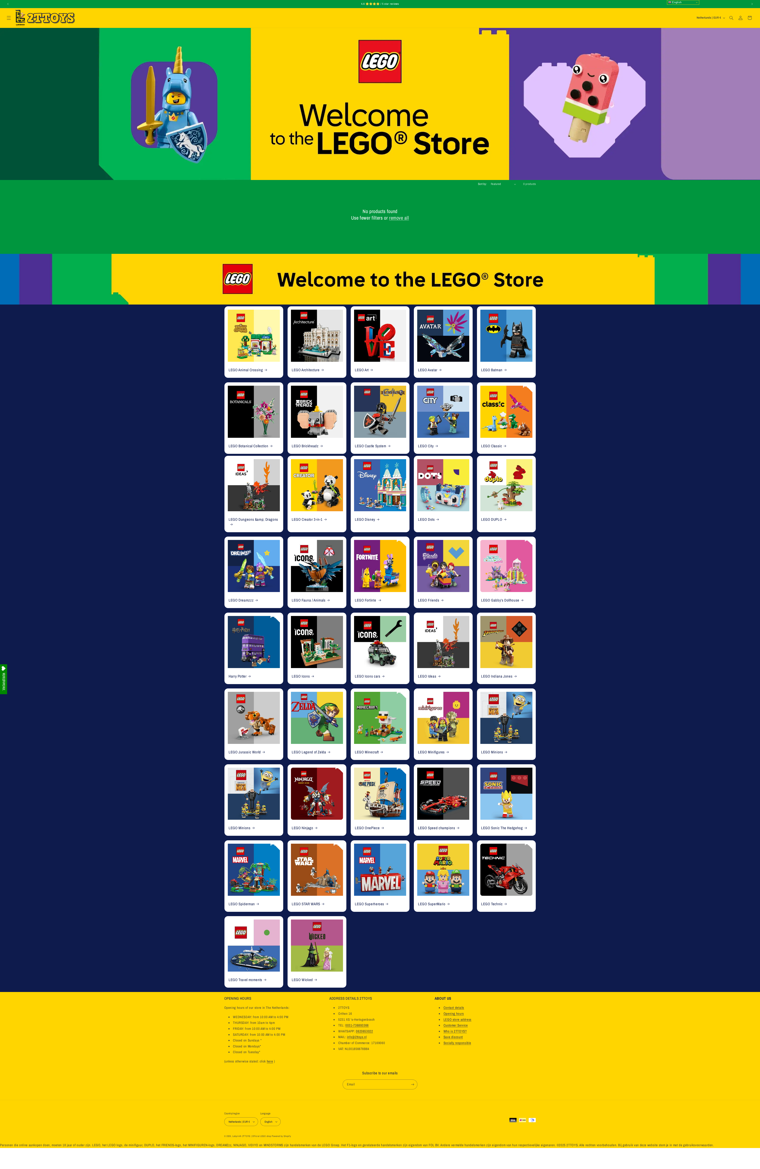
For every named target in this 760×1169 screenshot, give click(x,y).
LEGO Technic (492, 904)
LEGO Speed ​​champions (436, 827)
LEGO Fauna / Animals (309, 600)
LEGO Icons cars (367, 676)
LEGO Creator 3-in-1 (307, 519)
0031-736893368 (357, 1025)
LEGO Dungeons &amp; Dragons (253, 519)
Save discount (453, 1037)
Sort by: (482, 184)
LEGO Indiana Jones (496, 676)
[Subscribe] (412, 1084)
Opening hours (454, 1013)
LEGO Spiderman (242, 904)
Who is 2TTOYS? (455, 1031)
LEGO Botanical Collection (248, 445)
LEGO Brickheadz (305, 445)
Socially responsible (457, 1043)
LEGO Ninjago (302, 827)
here (270, 1061)
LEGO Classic (491, 445)
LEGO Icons (301, 676)
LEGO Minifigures (431, 752)
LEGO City (426, 445)
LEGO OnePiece (367, 827)
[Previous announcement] (8, 4)
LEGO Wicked (302, 979)
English (676, 2)
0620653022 (364, 1031)
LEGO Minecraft (367, 752)
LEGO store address (457, 1019)
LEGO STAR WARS (306, 904)
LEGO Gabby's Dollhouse (500, 600)
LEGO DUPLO (491, 519)
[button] (8, 17)
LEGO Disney (365, 519)
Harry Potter (238, 676)
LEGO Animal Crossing (246, 369)
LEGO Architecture (306, 369)
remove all (399, 218)
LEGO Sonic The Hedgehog (502, 827)
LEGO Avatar (427, 369)
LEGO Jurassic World (245, 752)
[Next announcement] (752, 4)
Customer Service (456, 1025)
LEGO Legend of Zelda (309, 752)
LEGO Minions (492, 752)
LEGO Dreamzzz (241, 600)
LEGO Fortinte (366, 600)
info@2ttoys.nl (357, 1037)
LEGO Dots (426, 519)
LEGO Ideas (427, 676)
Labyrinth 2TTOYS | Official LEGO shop (251, 1136)
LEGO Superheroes (369, 904)
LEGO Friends (428, 600)
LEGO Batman (492, 369)
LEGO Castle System (370, 445)
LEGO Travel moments (245, 979)
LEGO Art (362, 369)
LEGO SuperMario (431, 904)
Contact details (454, 1008)
